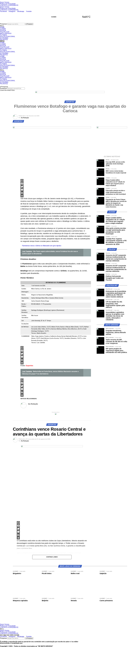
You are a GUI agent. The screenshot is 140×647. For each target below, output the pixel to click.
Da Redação (25, 117)
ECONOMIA (4, 38)
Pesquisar (3, 24)
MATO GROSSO (5, 33)
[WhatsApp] (55, 180)
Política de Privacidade (8, 4)
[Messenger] (55, 189)
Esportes (29, 366)
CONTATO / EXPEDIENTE (9, 5)
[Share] (55, 195)
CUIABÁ (70, 17)
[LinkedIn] (55, 192)
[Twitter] (55, 186)
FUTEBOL (3, 35)
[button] (70, 26)
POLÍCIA (3, 30)
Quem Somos (4, 2)
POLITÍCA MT (4, 32)
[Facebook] (55, 183)
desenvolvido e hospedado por (11, 643)
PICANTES (4, 39)
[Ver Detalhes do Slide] (70, 92)
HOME (2, 27)
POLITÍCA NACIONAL (7, 36)
